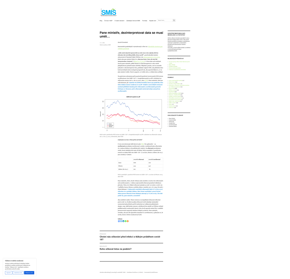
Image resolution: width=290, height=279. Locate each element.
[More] (128, 221)
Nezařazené (171, 91)
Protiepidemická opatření (175, 99)
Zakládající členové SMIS (133, 20)
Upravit (8, 272)
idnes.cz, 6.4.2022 (139, 61)
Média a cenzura (173, 90)
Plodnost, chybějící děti (174, 94)
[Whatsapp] (125, 221)
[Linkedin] (123, 221)
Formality (144, 20)
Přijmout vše (29, 272)
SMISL (170, 104)
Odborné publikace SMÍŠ (105, 45)
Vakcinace (171, 107)
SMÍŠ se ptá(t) (172, 102)
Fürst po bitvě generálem (175, 68)
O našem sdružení (119, 20)
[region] (19, 267)
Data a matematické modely (175, 80)
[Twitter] (121, 221)
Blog (101, 20)
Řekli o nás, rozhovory (174, 101)
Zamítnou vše (18, 272)
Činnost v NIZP (108, 20)
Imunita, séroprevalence (175, 83)
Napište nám (152, 20)
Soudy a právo (172, 106)
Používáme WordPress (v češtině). (135, 272)
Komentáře (171, 88)
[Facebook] (119, 221)
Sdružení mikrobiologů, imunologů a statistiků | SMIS (113, 272)
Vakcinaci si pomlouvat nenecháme (177, 69)
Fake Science (172, 82)
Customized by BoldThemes (151, 272)
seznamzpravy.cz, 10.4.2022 (151, 57)
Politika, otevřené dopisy (175, 96)
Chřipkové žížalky (173, 66)
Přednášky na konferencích (175, 98)
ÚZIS (146, 80)
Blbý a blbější (172, 65)
